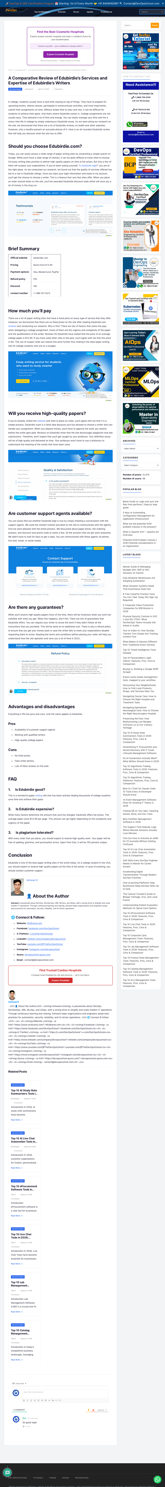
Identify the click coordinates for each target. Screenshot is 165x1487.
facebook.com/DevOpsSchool (43, 928)
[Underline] (31, 1400)
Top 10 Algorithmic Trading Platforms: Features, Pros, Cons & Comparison (140, 780)
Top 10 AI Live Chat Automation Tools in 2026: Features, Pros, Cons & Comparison (24, 1143)
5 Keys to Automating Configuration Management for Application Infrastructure (139, 515)
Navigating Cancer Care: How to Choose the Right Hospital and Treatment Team (139, 699)
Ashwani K (29, 89)
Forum (52, 1478)
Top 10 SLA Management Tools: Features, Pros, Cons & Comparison (139, 983)
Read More (17, 1120)
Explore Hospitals (60, 980)
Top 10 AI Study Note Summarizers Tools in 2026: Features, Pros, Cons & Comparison (24, 1095)
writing (38, 795)
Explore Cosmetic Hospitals (60, 54)
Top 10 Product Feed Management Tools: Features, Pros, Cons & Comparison (141, 960)
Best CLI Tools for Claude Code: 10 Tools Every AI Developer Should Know (139, 791)
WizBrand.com (34, 923)
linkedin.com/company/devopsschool (46, 939)
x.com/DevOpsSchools (41, 933)
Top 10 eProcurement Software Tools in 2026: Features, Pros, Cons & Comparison (24, 1191)
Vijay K (13, 1194)
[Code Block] (49, 1400)
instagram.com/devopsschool (44, 949)
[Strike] (35, 1400)
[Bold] (24, 1400)
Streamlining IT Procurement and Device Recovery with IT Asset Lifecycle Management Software (140, 750)
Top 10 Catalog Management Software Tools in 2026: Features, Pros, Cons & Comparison (140, 972)
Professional (82, 1478)
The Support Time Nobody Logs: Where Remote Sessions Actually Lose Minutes (140, 830)
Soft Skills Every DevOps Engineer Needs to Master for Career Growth (140, 863)
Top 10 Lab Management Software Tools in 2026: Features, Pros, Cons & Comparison (141, 949)
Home (10, 70)
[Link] (53, 1400)
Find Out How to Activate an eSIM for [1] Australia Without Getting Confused (140, 841)
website (41, 421)
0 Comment (18, 1103)
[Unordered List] (42, 1400)
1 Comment (58, 89)
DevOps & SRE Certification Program (32, 3)
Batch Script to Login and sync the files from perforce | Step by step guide (140, 504)
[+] (59, 1400)
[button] (157, 1479)
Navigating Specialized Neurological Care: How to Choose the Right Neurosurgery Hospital (141, 710)
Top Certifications (17, 1478)
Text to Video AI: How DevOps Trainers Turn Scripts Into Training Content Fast (140, 633)
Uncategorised (20, 70)
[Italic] (27, 1400)
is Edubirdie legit (88, 165)
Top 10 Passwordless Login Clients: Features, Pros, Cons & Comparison (139, 661)
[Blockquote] (45, 1400)
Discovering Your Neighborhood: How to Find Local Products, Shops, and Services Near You (139, 688)
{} (56, 1400)
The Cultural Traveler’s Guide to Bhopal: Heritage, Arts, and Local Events (140, 897)
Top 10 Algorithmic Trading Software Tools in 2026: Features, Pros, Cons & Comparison (140, 769)
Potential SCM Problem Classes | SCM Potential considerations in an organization (140, 543)
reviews (12, 326)
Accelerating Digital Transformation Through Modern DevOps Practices (139, 874)
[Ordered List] (38, 1400)
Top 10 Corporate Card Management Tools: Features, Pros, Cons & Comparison (138, 938)
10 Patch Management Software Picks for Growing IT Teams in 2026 (139, 802)
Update (65, 1478)
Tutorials (38, 1478)
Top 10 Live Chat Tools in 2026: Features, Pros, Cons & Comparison (23, 1239)
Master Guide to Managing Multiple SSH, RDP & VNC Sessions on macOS (136, 569)
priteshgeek (15, 1099)
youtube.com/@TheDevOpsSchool (45, 944)
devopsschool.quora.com (38, 954)
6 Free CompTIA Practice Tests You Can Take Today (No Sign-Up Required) (140, 597)
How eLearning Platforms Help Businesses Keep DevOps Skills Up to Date (141, 885)
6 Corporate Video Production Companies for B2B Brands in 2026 (138, 608)
